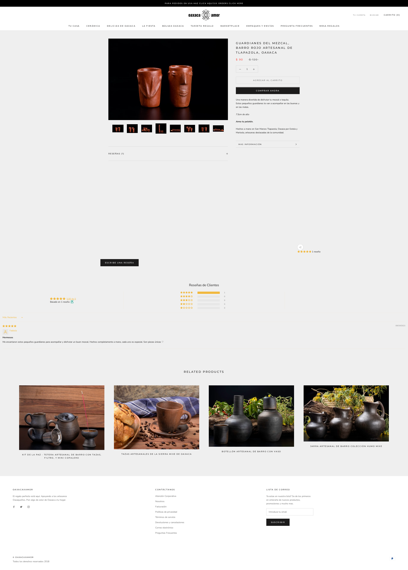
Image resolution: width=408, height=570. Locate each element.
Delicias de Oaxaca (121, 26)
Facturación (161, 506)
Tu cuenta (359, 15)
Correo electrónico (164, 527)
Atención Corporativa (165, 496)
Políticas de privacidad (166, 511)
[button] (305, 251)
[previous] (10, 420)
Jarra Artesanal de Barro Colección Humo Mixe (346, 446)
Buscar (374, 15)
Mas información (250, 144)
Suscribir (278, 522)
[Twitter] (21, 507)
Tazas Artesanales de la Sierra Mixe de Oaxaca (156, 454)
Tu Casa (74, 26)
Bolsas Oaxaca (173, 26)
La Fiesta (149, 26)
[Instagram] (28, 507)
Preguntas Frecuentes (166, 532)
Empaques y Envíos (260, 26)
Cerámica (93, 26)
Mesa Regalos (329, 26)
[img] (9, 326)
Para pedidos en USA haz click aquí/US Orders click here (204, 3)
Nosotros (159, 501)
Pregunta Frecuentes (297, 26)
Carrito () (392, 15)
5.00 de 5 (71, 298)
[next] (398, 420)
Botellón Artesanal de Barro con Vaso (251, 451)
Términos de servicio (165, 517)
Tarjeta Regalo (202, 26)
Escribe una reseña (119, 262)
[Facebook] (14, 507)
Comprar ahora (267, 91)
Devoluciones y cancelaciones (169, 522)
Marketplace (230, 26)
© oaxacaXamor (23, 557)
